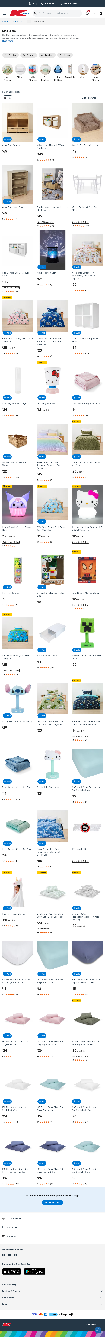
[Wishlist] (94, 13)
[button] (4, 13)
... (29, 21)
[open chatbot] (98, 1330)
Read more (7, 41)
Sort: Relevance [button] (89, 98)
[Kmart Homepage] (19, 13)
